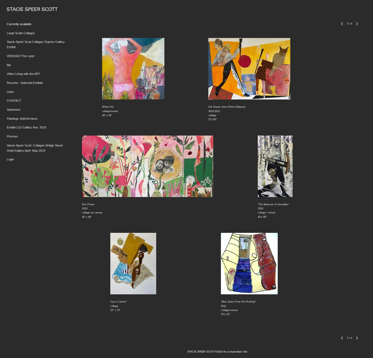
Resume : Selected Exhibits (25, 82)
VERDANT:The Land (20, 56)
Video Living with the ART (23, 73)
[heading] (20, 9)
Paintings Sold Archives (22, 118)
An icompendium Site (235, 351)
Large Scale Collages (21, 33)
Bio (9, 65)
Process (12, 136)
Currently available (19, 24)
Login (10, 159)
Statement (13, 109)
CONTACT (14, 100)
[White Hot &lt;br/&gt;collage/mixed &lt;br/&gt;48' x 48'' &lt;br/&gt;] (133, 68)
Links (10, 91)
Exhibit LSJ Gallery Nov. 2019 (26, 127)
